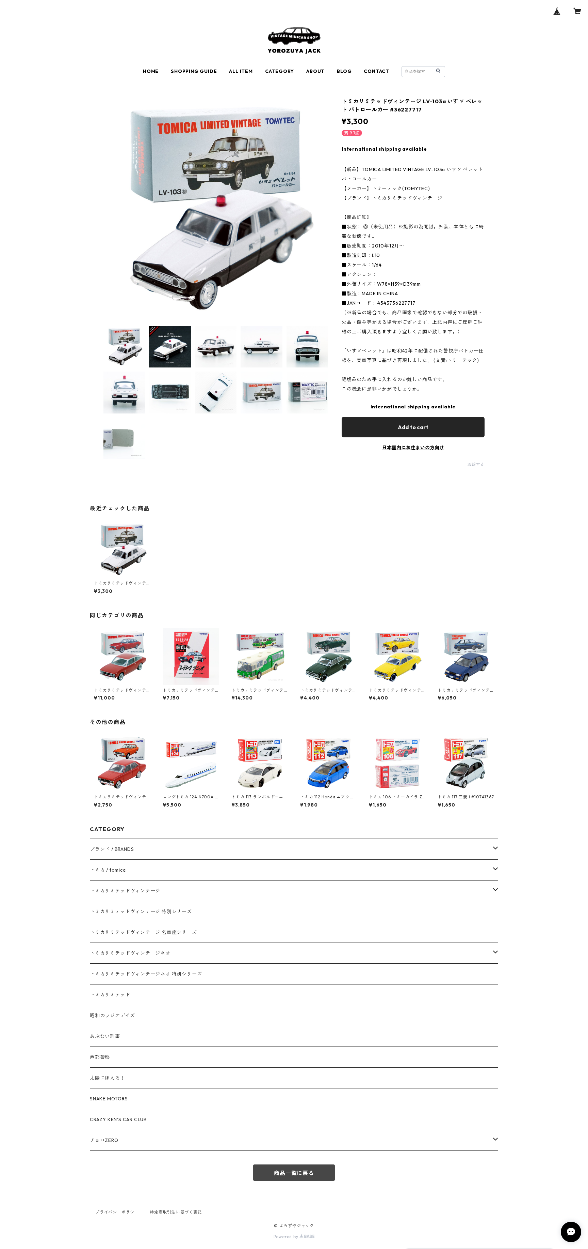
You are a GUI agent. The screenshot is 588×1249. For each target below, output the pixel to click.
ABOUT (315, 71)
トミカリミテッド (110, 995)
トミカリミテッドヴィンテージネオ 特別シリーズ (146, 974)
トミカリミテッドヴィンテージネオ (130, 953)
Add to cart (413, 427)
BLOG (344, 71)
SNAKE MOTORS (109, 1099)
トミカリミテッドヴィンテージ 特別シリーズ (141, 911)
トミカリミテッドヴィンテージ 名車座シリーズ (143, 932)
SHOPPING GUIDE (194, 71)
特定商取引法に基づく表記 (176, 1212)
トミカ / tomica (108, 870)
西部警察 (100, 1057)
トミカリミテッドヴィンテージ (125, 891)
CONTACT (376, 71)
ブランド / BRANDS (112, 849)
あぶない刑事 (105, 1036)
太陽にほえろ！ (107, 1078)
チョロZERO (104, 1140)
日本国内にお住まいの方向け (413, 448)
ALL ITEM (240, 71)
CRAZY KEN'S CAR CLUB (118, 1119)
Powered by (287, 1236)
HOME (151, 71)
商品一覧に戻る (294, 1173)
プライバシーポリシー (117, 1212)
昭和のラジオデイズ (112, 1015)
